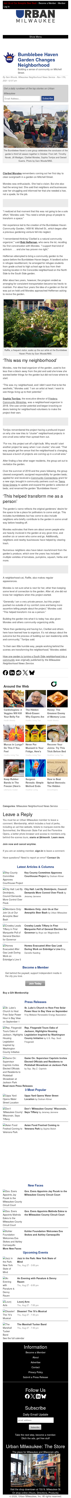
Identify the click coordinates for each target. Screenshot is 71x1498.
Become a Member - (48, 3)
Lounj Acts (23, 1301)
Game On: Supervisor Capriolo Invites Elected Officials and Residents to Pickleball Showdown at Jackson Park (45, 1061)
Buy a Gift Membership (16, 992)
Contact (36, 1367)
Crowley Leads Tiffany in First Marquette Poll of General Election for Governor (45, 929)
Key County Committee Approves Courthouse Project (43, 874)
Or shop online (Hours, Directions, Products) (35, 1492)
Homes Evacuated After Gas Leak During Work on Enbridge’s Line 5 (43, 947)
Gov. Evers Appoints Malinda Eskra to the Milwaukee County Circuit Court (45, 1212)
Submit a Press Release (35, 1377)
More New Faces (12, 1248)
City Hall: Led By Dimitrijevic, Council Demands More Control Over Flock (45, 890)
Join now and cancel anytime (19, 844)
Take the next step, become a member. (35, 1434)
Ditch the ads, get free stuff (35, 1438)
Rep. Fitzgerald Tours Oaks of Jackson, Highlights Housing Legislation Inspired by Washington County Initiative (44, 1033)
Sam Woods (11, 77)
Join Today (35, 983)
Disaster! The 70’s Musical (32, 1311)
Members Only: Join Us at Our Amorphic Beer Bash (41, 910)
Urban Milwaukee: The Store (35, 1446)
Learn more (57, 837)
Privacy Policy (35, 1372)
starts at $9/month (40, 837)
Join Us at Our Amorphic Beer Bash (20, 3)
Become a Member (35, 967)
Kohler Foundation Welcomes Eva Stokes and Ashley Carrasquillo (43, 1232)
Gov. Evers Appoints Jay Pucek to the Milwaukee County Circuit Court (45, 1192)
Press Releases (35, 1002)
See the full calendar (13, 1338)
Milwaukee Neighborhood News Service (36, 77)
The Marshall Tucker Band (32, 1324)
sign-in (39, 850)
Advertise (35, 1362)
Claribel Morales (12, 173)
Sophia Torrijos (11, 398)
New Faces (35, 1185)
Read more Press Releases (18, 1085)
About (36, 1357)
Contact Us (53, 857)
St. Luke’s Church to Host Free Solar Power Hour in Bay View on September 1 (46, 1011)
